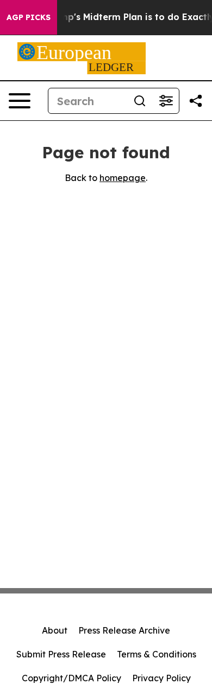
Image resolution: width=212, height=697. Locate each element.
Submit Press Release (61, 654)
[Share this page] (195, 101)
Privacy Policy (161, 678)
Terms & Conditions (156, 654)
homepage (122, 177)
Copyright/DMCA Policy (71, 678)
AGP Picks (29, 17)
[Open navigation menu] (19, 101)
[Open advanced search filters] (166, 100)
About (54, 630)
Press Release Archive (124, 630)
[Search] (140, 100)
